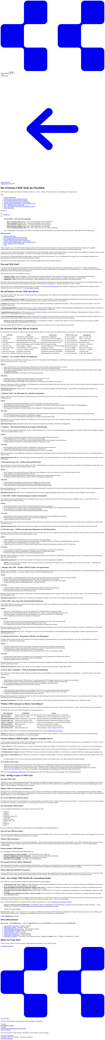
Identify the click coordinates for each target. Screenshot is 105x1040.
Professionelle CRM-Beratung (12, 935)
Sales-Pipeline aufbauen (32, 288)
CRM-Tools (4, 183)
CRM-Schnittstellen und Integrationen (37, 309)
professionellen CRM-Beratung (18, 772)
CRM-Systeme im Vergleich (55, 730)
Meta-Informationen (9, 208)
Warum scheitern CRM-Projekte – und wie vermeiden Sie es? (20, 203)
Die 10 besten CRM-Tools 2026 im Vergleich (15, 200)
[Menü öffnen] (11, 72)
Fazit (5, 245)
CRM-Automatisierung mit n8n (12, 930)
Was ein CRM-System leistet (52, 286)
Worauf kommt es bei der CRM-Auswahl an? (15, 199)
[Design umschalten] (2, 75)
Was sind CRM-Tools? (10, 197)
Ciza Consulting (16, 909)
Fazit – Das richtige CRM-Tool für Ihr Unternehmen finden (19, 206)
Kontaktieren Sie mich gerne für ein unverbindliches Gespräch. (42, 906)
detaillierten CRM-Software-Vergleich (62, 902)
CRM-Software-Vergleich (10, 936)
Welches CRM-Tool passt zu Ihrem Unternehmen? (17, 202)
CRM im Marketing (82, 405)
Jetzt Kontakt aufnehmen (7, 946)
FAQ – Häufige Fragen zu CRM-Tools (14, 205)
